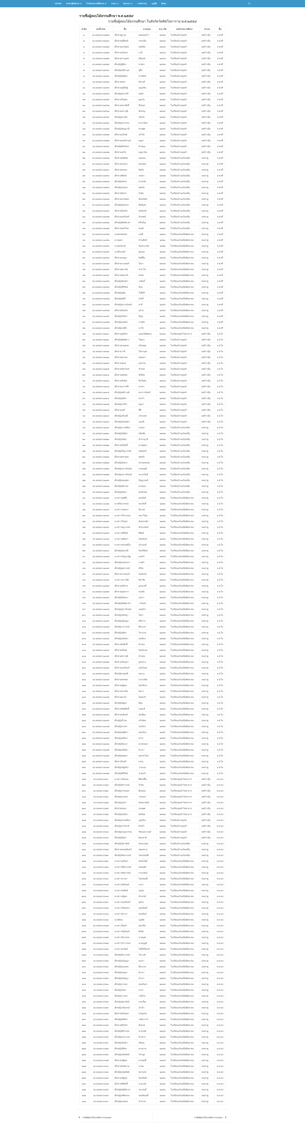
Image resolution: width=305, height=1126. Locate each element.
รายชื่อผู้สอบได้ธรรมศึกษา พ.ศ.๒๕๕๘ (96, 1117)
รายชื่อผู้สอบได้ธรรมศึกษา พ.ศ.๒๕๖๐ (208, 1117)
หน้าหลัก (58, 3)
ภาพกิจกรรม (142, 3)
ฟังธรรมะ (126, 3)
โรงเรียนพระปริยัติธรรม (95, 3)
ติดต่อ (163, 3)
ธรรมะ (113, 3)
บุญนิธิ (154, 3)
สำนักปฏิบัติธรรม (72, 3)
